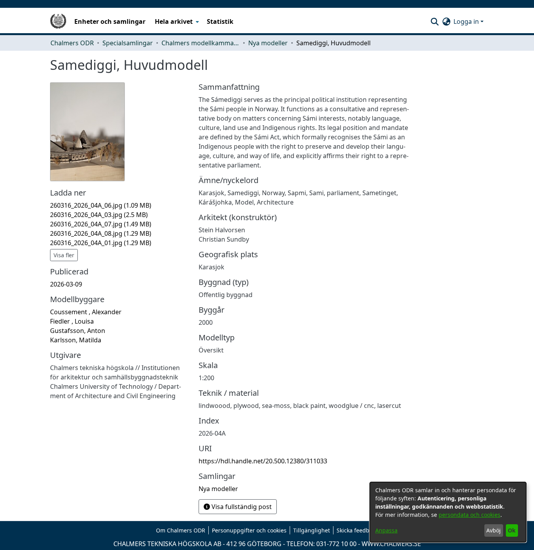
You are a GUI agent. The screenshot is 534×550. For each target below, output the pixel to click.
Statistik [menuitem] (220, 21)
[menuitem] (176, 21)
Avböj (493, 530)
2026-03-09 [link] (66, 284)
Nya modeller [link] (268, 43)
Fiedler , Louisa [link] (72, 321)
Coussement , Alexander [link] (86, 312)
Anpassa (386, 530)
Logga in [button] (466, 21)
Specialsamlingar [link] (127, 43)
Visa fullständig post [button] (241, 506)
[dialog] (448, 512)
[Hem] (58, 21)
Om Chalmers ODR (180, 530)
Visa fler (64, 255)
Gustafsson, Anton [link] (77, 330)
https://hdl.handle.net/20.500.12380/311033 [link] (263, 461)
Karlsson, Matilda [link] (75, 340)
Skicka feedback (357, 530)
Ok (512, 530)
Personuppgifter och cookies (249, 530)
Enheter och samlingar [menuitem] (109, 21)
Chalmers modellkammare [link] (200, 43)
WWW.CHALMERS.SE (391, 543)
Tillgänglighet (311, 530)
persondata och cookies (469, 514)
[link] (100, 205)
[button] (434, 21)
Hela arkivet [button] (174, 21)
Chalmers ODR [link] (72, 43)
